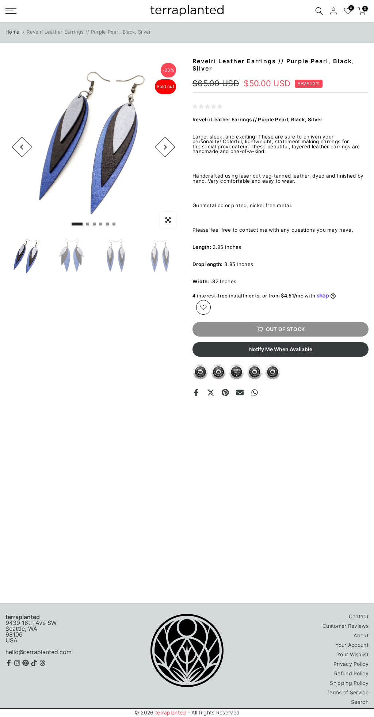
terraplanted (170, 712)
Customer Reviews (346, 626)
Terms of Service (348, 692)
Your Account (352, 645)
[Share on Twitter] (210, 392)
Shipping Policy (349, 683)
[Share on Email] (240, 392)
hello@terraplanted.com (38, 652)
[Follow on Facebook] (8, 663)
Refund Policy (351, 673)
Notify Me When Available (280, 349)
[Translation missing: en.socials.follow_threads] (42, 663)
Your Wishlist (353, 654)
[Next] (164, 147)
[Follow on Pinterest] (25, 663)
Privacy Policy (351, 664)
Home (12, 32)
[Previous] (22, 147)
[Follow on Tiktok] (34, 663)
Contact (359, 616)
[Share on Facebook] (196, 392)
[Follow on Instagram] (17, 663)
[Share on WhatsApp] (254, 392)
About (361, 635)
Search (360, 702)
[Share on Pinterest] (225, 392)
